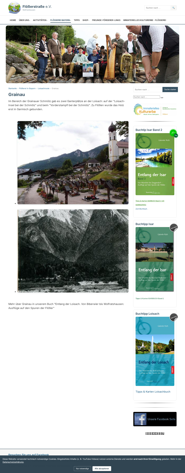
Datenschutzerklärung (13, 462)
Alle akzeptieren (102, 469)
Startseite (12, 88)
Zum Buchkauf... (142, 209)
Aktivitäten (39, 20)
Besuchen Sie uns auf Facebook (28, 454)
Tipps (77, 20)
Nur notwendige (82, 469)
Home (13, 20)
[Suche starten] (162, 97)
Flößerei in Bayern (27, 88)
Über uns (24, 20)
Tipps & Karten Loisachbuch (153, 391)
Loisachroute (43, 88)
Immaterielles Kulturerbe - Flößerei (144, 20)
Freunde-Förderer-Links (106, 20)
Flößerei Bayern (60, 20)
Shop (85, 20)
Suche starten (170, 89)
